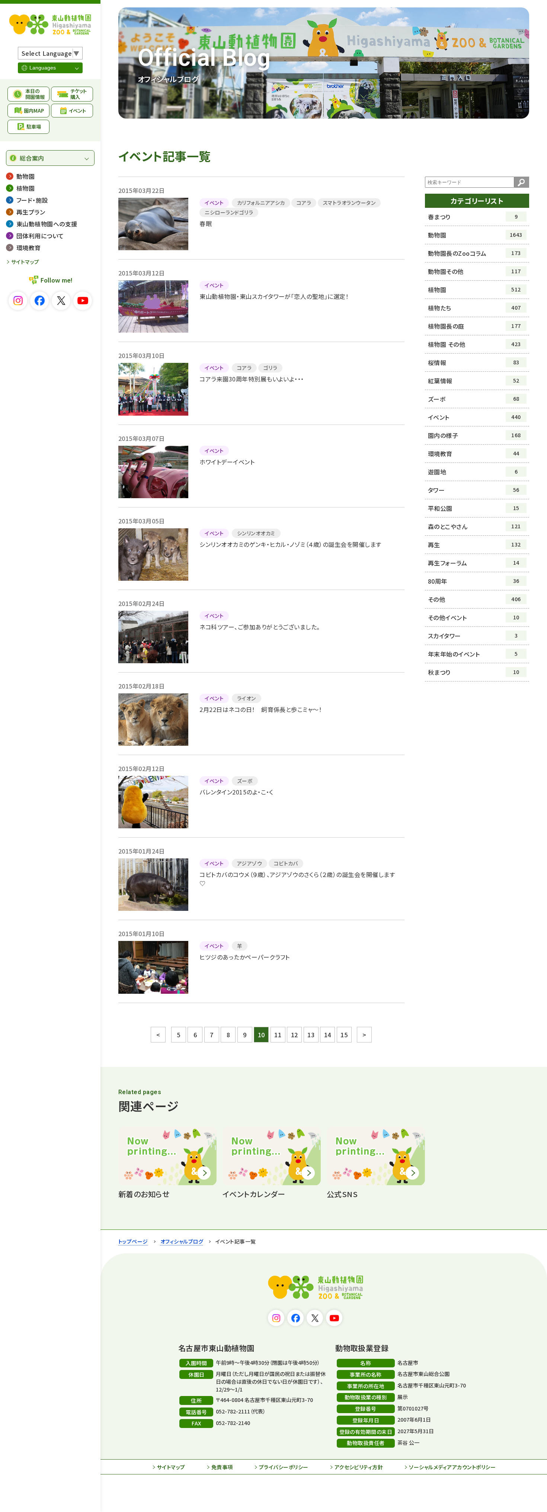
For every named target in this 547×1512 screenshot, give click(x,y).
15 (344, 1034)
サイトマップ (25, 261)
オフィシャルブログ (181, 1241)
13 (310, 1034)
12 (294, 1034)
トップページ (133, 1241)
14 (327, 1034)
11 (277, 1034)
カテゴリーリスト (477, 201)
